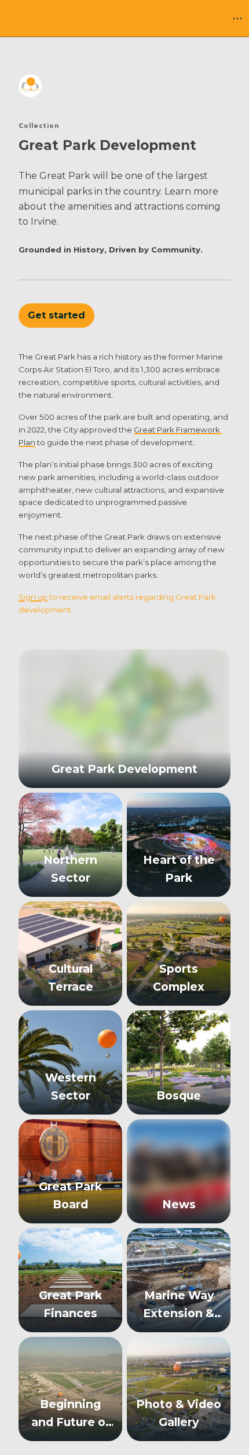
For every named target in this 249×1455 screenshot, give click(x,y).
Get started (56, 315)
